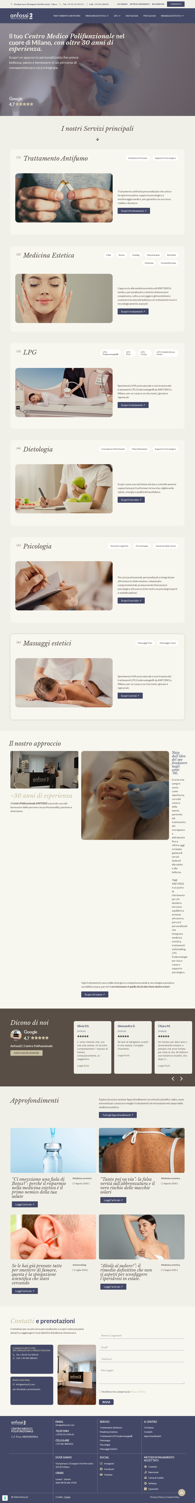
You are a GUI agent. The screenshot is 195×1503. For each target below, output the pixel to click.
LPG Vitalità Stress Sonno (166, 353)
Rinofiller (171, 255)
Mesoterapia (153, 255)
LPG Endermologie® (110, 353)
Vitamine (149, 263)
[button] (83, 1055)
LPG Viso (128, 353)
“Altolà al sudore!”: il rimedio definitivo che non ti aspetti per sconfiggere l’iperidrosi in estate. (126, 1272)
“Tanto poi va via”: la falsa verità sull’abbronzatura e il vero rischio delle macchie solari (127, 1186)
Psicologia (105, 1444)
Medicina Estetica (108, 1431)
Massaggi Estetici (108, 1449)
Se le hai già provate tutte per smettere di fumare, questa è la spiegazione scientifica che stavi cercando (37, 1274)
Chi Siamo (122, 4)
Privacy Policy (138, 1391)
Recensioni (158, 4)
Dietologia (105, 1440)
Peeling (135, 255)
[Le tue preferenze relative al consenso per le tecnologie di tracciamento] (5, 1498)
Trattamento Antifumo (111, 1427)
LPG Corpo (144, 353)
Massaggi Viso (145, 642)
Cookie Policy (172, 1497)
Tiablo (67, 1497)
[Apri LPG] (119, 15)
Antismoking (79, 1264)
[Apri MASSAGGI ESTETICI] (183, 15)
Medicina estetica (82, 1178)
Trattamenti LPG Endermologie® (116, 1436)
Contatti (148, 1431)
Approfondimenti (140, 4)
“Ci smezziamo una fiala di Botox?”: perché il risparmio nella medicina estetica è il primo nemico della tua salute (39, 1188)
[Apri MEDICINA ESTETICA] (108, 15)
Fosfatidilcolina (168, 263)
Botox (122, 255)
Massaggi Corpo (168, 642)
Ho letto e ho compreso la (123, 1391)
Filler (108, 255)
